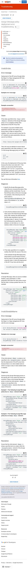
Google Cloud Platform (6, 553)
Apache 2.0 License (5, 491)
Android (3, 546)
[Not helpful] (13, 15)
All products (4, 556)
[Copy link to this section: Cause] (7, 116)
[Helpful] (11, 15)
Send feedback (6, 18)
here (19, 179)
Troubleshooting (6, 7)
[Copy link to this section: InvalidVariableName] (18, 312)
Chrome (3, 549)
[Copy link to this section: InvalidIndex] (12, 69)
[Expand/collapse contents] (10, 31)
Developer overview (6, 531)
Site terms (8, 562)
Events (3, 506)
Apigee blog (4, 536)
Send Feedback (10, 62)
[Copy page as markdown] (15, 27)
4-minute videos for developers (9, 534)
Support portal (4, 525)
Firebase (3, 551)
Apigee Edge (4, 11)
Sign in (24, 1)
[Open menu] (2, 2)
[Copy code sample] (26, 96)
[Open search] (20, 2)
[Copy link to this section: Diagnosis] (9, 184)
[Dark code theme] (26, 83)
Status (3, 522)
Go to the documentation (16, 53)
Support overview (5, 520)
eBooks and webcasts (6, 511)
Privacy (3, 562)
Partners (3, 509)
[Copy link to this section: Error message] (12, 73)
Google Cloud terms (18, 562)
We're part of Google (6, 504)
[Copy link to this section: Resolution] (10, 273)
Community (4, 517)
